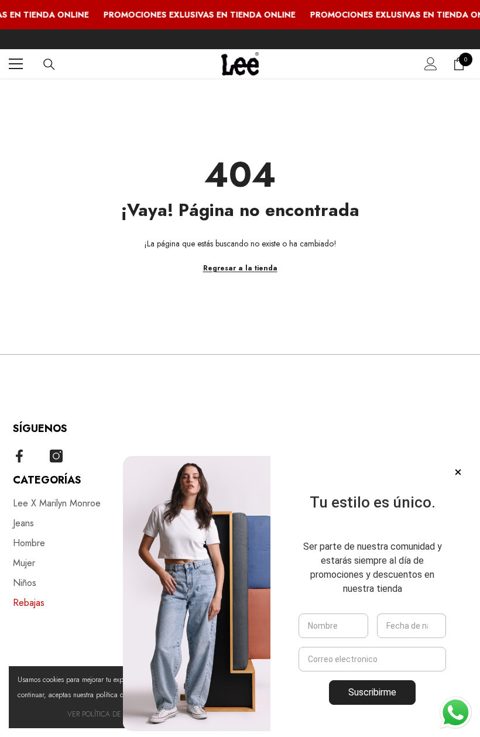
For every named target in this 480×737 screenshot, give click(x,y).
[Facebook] (19, 456)
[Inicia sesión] (430, 63)
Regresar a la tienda (240, 268)
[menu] (16, 64)
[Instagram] (56, 456)
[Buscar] (49, 64)
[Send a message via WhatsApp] (455, 712)
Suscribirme (372, 692)
